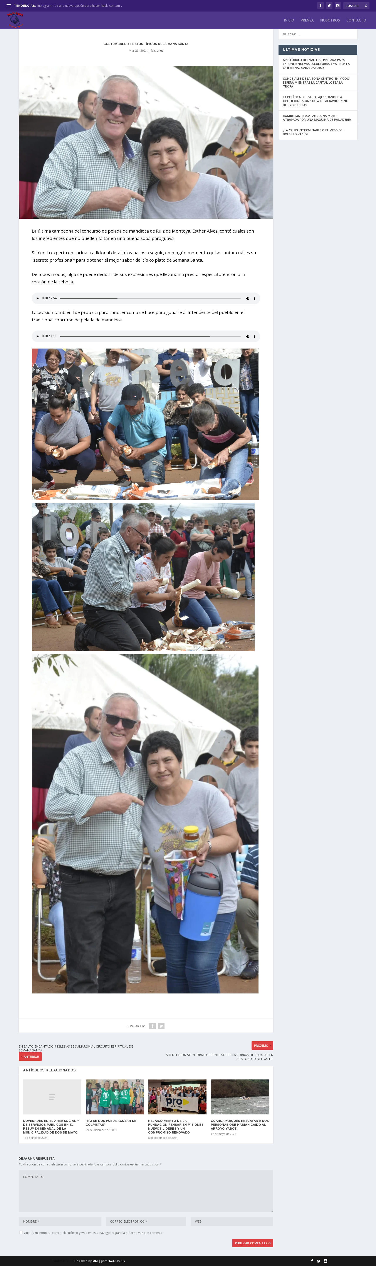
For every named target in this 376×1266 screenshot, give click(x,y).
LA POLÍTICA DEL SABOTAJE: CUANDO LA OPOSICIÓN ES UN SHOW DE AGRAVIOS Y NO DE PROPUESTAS (315, 101)
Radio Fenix (116, 1261)
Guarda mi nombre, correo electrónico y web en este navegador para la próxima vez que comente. (93, 1233)
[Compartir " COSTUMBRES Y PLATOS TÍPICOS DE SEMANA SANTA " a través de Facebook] (152, 1026)
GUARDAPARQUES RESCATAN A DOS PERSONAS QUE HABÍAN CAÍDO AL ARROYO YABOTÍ (240, 1124)
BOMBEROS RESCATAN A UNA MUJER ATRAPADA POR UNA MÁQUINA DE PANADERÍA (317, 118)
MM (95, 1261)
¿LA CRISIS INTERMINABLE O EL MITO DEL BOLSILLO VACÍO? (313, 132)
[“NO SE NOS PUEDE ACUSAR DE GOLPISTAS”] (115, 1096)
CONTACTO (356, 20)
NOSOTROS (330, 20)
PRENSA (307, 20)
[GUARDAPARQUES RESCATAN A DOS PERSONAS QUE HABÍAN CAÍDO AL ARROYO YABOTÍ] (240, 1096)
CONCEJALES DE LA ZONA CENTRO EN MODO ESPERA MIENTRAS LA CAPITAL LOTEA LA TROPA (316, 82)
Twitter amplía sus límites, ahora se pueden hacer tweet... (77, 5)
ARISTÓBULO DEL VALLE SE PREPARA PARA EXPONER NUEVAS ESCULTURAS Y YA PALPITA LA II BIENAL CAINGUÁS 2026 (316, 64)
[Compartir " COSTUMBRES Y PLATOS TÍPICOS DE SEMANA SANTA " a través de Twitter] (161, 1026)
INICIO (289, 20)
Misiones (157, 50)
